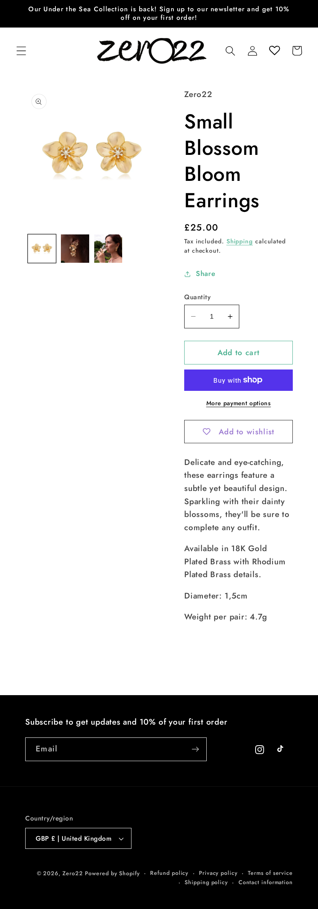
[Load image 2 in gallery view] (75, 248)
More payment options (238, 403)
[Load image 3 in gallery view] (108, 248)
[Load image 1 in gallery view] (42, 248)
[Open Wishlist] (275, 51)
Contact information (265, 882)
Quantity (197, 297)
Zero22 (72, 873)
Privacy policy (218, 873)
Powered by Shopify (112, 873)
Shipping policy (206, 882)
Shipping (239, 241)
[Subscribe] (195, 749)
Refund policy (169, 873)
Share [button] (206, 274)
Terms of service (270, 873)
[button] (21, 51)
